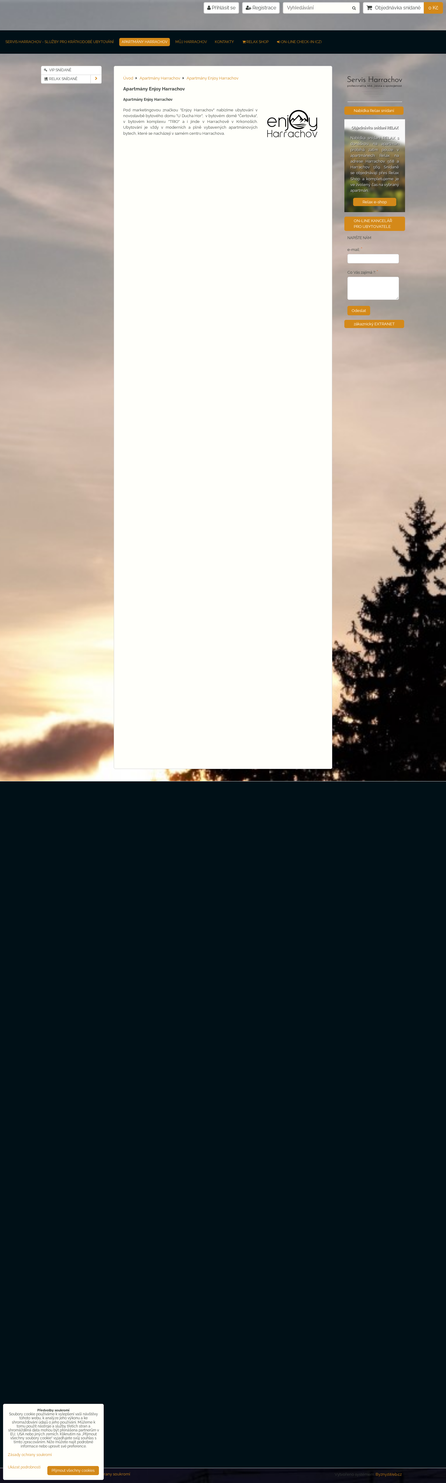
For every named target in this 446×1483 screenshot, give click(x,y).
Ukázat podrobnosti (24, 1467)
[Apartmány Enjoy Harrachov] (292, 125)
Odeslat (359, 310)
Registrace (263, 8)
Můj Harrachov (191, 42)
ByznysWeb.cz (389, 1474)
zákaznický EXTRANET (374, 324)
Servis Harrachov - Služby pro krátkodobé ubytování (59, 42)
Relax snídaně (62, 79)
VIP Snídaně (59, 70)
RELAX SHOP (257, 42)
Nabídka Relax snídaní (374, 110)
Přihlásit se (223, 8)
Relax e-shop (375, 202)
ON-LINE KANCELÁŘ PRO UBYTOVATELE (373, 223)
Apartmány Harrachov (144, 42)
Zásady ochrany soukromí (106, 1474)
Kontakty (224, 42)
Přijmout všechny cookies (73, 1470)
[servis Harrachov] (374, 96)
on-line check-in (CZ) (301, 42)
